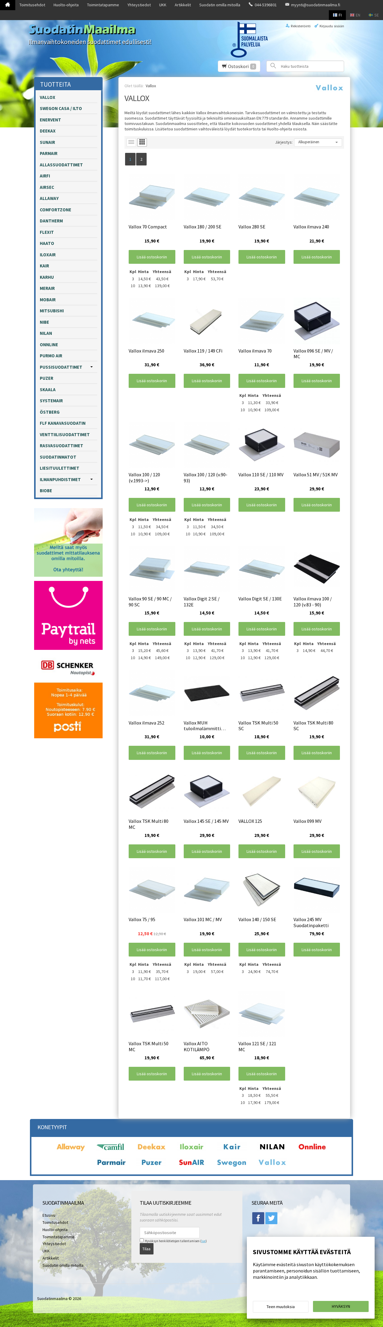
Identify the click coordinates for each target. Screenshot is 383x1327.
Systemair (51, 400)
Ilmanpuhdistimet (60, 479)
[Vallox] (272, 1166)
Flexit (47, 232)
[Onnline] (312, 1150)
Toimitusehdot (32, 4)
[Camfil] (111, 1150)
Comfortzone (55, 210)
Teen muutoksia (281, 1306)
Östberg (50, 412)
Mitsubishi (52, 311)
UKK (162, 4)
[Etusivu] (7, 5)
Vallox (47, 97)
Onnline (49, 344)
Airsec (47, 187)
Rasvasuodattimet (61, 445)
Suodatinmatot (58, 457)
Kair (44, 266)
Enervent (50, 120)
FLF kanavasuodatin (63, 423)
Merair (47, 288)
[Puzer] (151, 1166)
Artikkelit (183, 4)
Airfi (45, 176)
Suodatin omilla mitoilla (219, 4)
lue (203, 1241)
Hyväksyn (341, 1306)
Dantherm (51, 221)
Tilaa (146, 1248)
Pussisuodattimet (61, 367)
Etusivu (48, 1215)
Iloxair (48, 254)
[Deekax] (151, 1150)
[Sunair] (191, 1166)
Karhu (47, 277)
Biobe (46, 490)
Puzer (46, 378)
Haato (47, 243)
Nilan (46, 333)
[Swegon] (232, 1166)
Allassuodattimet (61, 165)
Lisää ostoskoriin (152, 257)
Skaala (48, 389)
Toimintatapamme (103, 4)
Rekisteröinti (301, 26)
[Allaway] (71, 1150)
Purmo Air (51, 356)
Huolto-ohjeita (66, 4)
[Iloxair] (191, 1150)
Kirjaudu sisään (332, 26)
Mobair (48, 299)
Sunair (47, 142)
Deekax (48, 131)
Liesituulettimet (59, 468)
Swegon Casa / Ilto (61, 108)
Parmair (48, 153)
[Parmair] (111, 1166)
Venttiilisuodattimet (65, 434)
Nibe (44, 322)
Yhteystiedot (139, 4)
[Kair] (232, 1150)
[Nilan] (272, 1150)
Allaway (49, 198)
